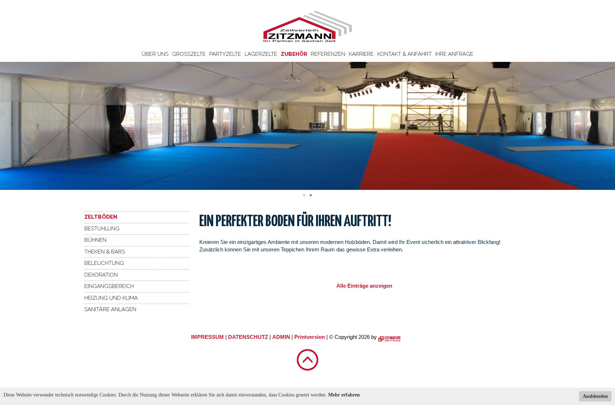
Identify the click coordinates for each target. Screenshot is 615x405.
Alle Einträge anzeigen (364, 286)
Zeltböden (100, 217)
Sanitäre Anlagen (110, 309)
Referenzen (328, 54)
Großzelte (189, 54)
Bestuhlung (102, 228)
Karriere (361, 54)
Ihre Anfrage (454, 54)
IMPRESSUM (207, 337)
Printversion (309, 337)
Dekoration (101, 275)
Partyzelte (225, 54)
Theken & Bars (104, 252)
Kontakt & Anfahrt (404, 54)
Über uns (155, 54)
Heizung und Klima (111, 298)
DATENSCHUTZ (248, 337)
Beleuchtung (104, 263)
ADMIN (281, 337)
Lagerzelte (261, 54)
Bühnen (95, 240)
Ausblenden (595, 396)
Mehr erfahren (344, 395)
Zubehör (294, 54)
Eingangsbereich (109, 286)
